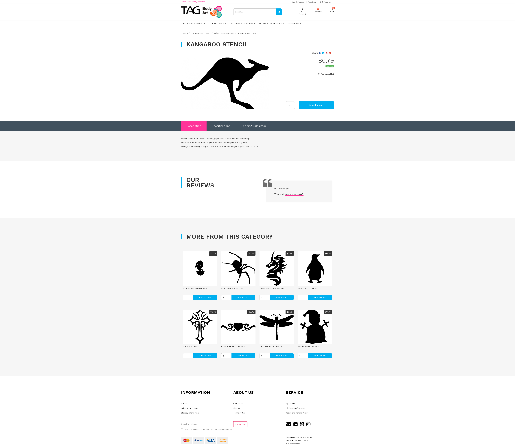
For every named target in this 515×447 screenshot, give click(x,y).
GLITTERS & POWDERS (242, 23)
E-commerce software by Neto (297, 440)
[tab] (194, 126)
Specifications (221, 126)
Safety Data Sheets (189, 408)
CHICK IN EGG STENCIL (195, 288)
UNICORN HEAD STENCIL (273, 288)
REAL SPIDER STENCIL (233, 288)
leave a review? (294, 194)
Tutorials (185, 403)
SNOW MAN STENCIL (309, 346)
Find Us (236, 408)
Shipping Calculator (253, 126)
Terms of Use (239, 413)
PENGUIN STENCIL (307, 288)
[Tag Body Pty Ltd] (201, 12)
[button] (326, 74)
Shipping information (190, 413)
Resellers (312, 2)
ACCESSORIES (217, 23)
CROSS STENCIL (191, 346)
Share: (315, 53)
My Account (291, 403)
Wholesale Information (295, 408)
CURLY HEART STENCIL (233, 346)
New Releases (298, 2)
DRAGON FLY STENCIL (271, 346)
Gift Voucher (326, 2)
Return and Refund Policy (297, 413)
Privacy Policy (226, 430)
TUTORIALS (294, 23)
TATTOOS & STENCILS (271, 23)
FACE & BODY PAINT (193, 23)
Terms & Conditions (210, 430)
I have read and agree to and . (208, 430)
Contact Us (238, 403)
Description (193, 126)
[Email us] (288, 424)
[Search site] (279, 11)
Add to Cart (318, 105)
